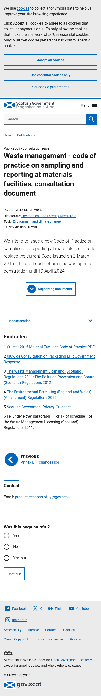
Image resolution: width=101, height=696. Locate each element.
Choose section (19, 321)
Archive (33, 630)
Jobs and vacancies (49, 639)
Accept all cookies (50, 60)
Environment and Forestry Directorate (48, 216)
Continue (14, 574)
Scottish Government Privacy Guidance (39, 407)
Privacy (75, 639)
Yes (16, 535)
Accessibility (13, 630)
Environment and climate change (37, 221)
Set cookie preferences (50, 87)
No (15, 546)
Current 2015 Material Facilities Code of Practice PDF (50, 347)
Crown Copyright (16, 639)
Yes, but (19, 558)
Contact (51, 630)
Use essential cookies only (50, 75)
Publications (26, 135)
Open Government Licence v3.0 (74, 660)
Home (8, 135)
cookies (23, 8)
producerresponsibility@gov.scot (42, 497)
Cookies (69, 630)
